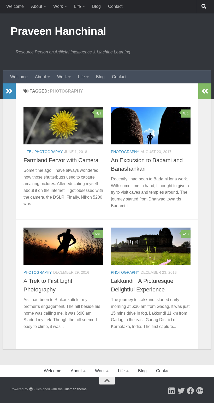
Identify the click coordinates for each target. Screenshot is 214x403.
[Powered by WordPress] (31, 389)
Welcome (15, 6)
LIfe (27, 152)
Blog (96, 6)
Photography (48, 152)
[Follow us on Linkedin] (171, 390)
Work (58, 6)
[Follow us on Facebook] (190, 390)
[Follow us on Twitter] (181, 390)
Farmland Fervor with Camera (60, 160)
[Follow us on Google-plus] (200, 390)
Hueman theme (75, 389)
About (36, 6)
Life (77, 6)
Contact (115, 6)
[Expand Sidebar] (9, 91)
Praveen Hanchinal (58, 31)
